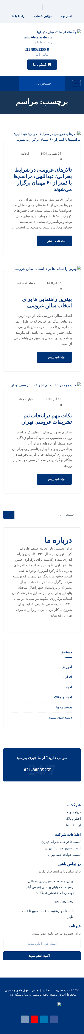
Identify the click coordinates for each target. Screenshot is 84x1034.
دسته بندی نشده (25, 283)
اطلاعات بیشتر (56, 241)
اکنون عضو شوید (40, 955)
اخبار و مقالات (25, 399)
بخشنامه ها (64, 707)
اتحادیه (24, 153)
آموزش (66, 667)
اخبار (68, 687)
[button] (42, 64)
